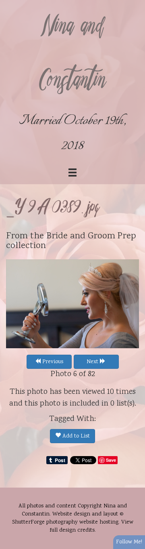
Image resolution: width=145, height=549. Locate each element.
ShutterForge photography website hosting (65, 522)
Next (93, 362)
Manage (134, 4)
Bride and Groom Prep (91, 236)
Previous (52, 362)
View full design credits (91, 526)
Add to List (75, 436)
